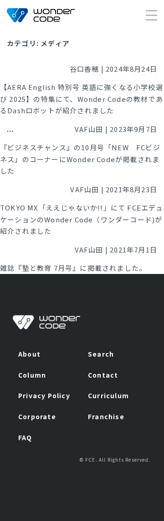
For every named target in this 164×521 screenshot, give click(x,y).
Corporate (37, 416)
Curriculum (108, 395)
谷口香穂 (84, 69)
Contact (103, 374)
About (29, 353)
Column (32, 374)
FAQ (25, 437)
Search (101, 353)
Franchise (106, 416)
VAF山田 (89, 129)
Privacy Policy (44, 395)
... (10, 129)
